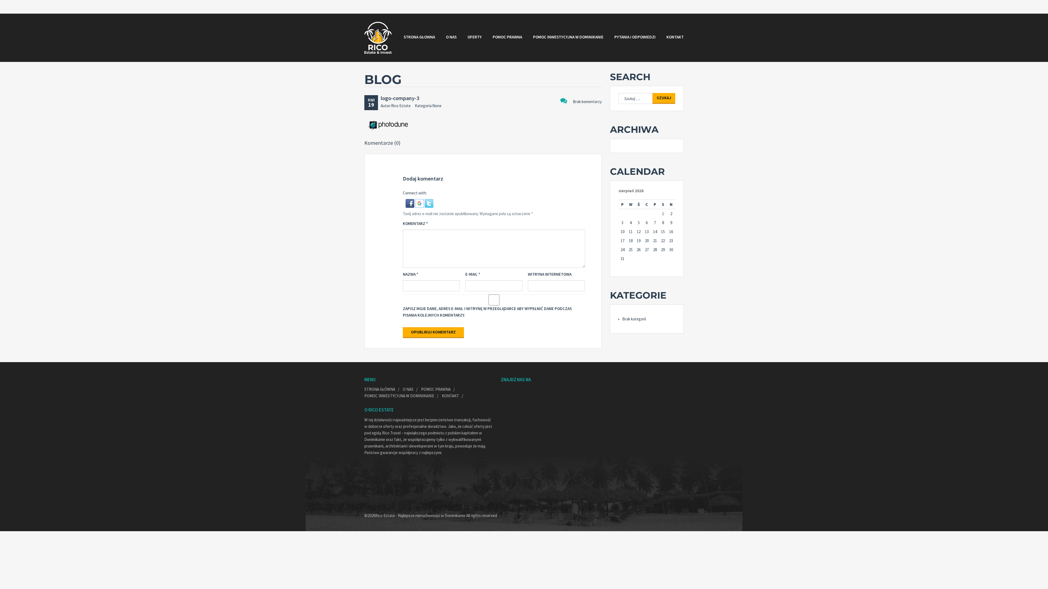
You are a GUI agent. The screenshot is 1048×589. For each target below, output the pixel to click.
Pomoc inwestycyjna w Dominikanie (568, 37)
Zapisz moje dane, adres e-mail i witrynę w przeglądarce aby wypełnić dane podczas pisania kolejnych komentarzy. (487, 312)
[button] (410, 202)
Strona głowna (419, 37)
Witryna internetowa (549, 274)
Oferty (475, 37)
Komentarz (415, 223)
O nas (451, 37)
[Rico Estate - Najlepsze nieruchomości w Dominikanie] (378, 38)
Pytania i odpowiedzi (635, 37)
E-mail (472, 274)
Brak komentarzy (587, 101)
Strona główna (379, 389)
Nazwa (410, 274)
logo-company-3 (400, 98)
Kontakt (675, 37)
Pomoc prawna (507, 37)
